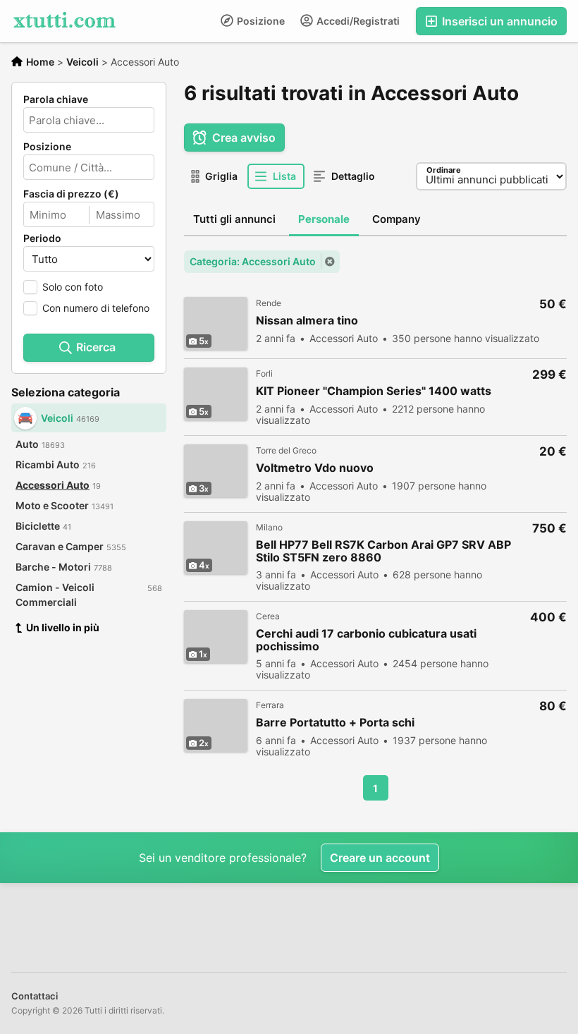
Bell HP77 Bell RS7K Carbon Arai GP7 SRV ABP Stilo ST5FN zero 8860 (383, 551)
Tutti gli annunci (234, 219)
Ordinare (443, 170)
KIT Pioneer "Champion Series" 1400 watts (373, 391)
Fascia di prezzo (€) (71, 194)
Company (396, 219)
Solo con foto (72, 287)
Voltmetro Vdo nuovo (315, 468)
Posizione (260, 21)
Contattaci (34, 996)
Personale (324, 219)
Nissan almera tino (307, 320)
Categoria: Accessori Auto (253, 261)
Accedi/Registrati (357, 21)
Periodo (42, 238)
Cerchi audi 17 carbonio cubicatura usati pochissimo (366, 639)
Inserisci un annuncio (498, 21)
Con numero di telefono (95, 308)
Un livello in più (62, 627)
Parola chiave (55, 99)
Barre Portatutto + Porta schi (335, 722)
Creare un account (380, 858)
